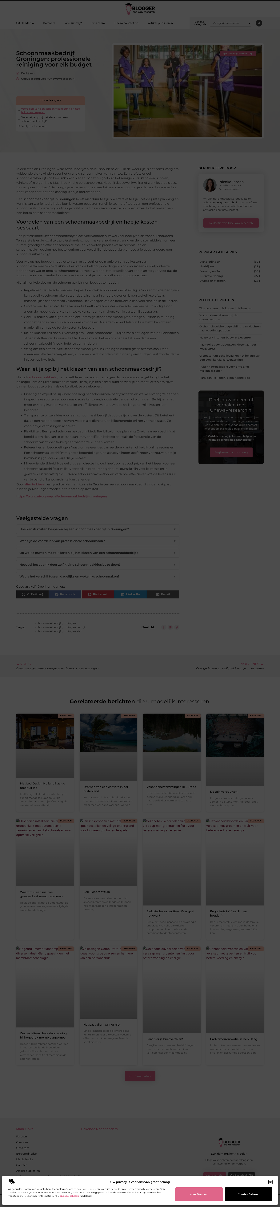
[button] (270, 1182)
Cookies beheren (248, 1194)
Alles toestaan (199, 1194)
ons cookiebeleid (69, 1195)
